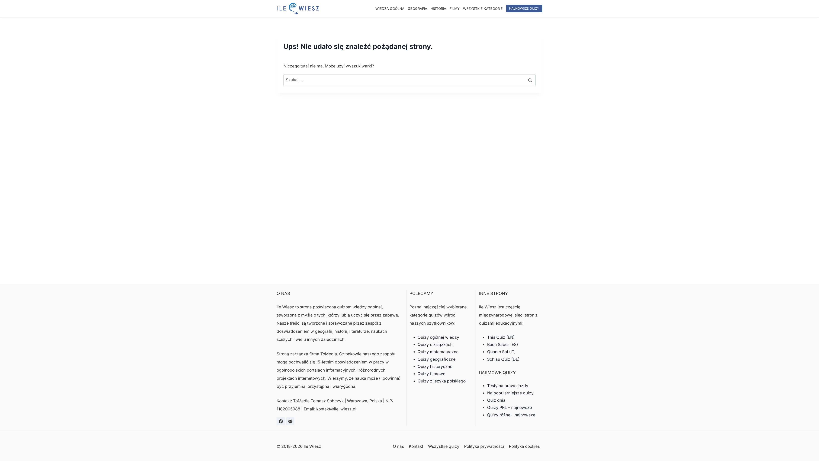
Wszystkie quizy (443, 446)
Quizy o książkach (435, 344)
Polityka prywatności (484, 446)
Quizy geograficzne (437, 359)
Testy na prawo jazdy (507, 385)
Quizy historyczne (435, 366)
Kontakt (416, 446)
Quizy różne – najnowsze (511, 415)
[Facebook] (281, 421)
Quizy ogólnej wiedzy (438, 337)
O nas (398, 446)
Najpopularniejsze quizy (510, 393)
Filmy (455, 8)
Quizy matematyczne (438, 351)
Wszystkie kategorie (483, 8)
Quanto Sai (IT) (501, 351)
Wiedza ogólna (389, 8)
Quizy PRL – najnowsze (509, 407)
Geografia (417, 8)
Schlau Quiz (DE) (503, 359)
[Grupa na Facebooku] (290, 421)
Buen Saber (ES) (502, 344)
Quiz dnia (496, 400)
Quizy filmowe (431, 373)
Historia (438, 8)
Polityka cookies (524, 446)
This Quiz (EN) (501, 337)
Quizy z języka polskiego (442, 381)
